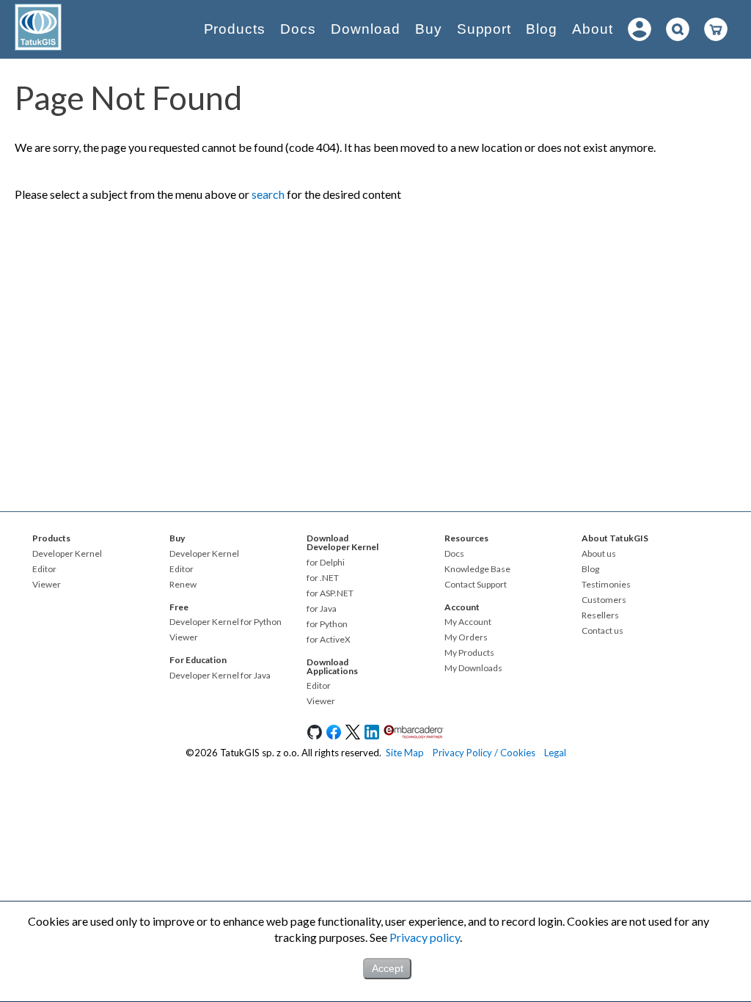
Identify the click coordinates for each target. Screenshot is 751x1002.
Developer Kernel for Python (225, 622)
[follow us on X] (352, 736)
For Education (198, 659)
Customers (604, 600)
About (592, 29)
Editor (44, 569)
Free (178, 606)
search (268, 194)
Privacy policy (424, 937)
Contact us (602, 630)
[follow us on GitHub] (314, 736)
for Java (322, 608)
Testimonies (606, 584)
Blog (541, 29)
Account (462, 606)
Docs (298, 29)
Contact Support (475, 584)
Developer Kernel (67, 553)
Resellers (600, 615)
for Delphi (326, 562)
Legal (555, 752)
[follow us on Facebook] (333, 736)
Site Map (405, 752)
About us (599, 553)
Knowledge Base (477, 569)
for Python (327, 624)
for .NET (323, 578)
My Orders (466, 637)
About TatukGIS (615, 538)
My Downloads (473, 668)
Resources (466, 538)
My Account (467, 622)
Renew (183, 584)
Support (484, 29)
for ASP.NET (330, 593)
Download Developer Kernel (342, 542)
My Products (469, 652)
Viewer (46, 584)
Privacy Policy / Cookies (484, 752)
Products (235, 29)
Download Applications (332, 666)
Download (365, 29)
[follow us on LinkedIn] (371, 736)
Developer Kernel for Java (220, 675)
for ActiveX (329, 639)
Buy (428, 29)
